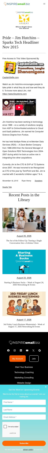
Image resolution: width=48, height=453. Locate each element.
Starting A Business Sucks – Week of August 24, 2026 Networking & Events (24, 283)
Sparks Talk (7, 187)
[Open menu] (44, 3)
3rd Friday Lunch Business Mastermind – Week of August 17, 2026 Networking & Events (24, 325)
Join (34, 358)
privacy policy (28, 449)
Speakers (38, 180)
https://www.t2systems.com (14, 93)
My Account (17, 358)
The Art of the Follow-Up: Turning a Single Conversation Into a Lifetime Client (24, 241)
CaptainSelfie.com (10, 77)
